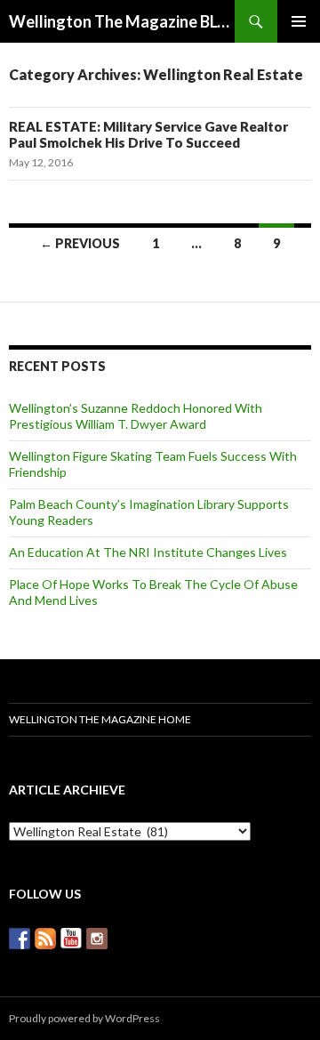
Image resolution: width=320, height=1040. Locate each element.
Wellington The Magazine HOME (100, 719)
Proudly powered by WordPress (84, 1018)
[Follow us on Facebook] (19, 938)
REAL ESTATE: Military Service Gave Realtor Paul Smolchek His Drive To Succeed (148, 134)
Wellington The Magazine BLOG (122, 21)
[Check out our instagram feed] (97, 938)
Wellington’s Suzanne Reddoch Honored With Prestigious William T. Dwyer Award (135, 415)
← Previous (80, 243)
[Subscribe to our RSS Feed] (45, 938)
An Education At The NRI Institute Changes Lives (148, 552)
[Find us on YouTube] (71, 938)
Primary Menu (298, 21)
